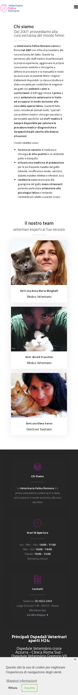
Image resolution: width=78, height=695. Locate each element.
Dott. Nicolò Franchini (39, 357)
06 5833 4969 (43, 601)
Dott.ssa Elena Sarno (39, 423)
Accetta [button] (29, 687)
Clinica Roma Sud (46, 652)
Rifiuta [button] (12, 687)
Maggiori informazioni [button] (21, 680)
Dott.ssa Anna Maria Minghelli (39, 291)
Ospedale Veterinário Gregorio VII (39, 656)
